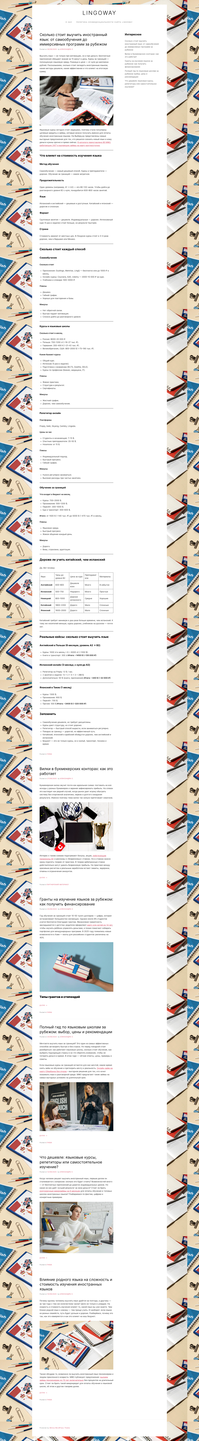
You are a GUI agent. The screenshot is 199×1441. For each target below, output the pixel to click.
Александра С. (66, 49)
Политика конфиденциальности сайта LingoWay (104, 22)
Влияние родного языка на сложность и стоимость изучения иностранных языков (76, 1284)
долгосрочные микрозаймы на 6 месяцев (60, 1191)
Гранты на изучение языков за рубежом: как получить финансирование (139, 64)
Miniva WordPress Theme (60, 1428)
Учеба (49, 754)
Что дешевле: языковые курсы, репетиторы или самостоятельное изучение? (71, 1162)
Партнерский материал (58, 884)
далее (42, 877)
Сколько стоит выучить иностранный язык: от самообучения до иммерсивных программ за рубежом (73, 39)
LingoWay (99, 13)
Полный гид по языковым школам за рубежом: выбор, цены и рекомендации (142, 74)
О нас (69, 22)
